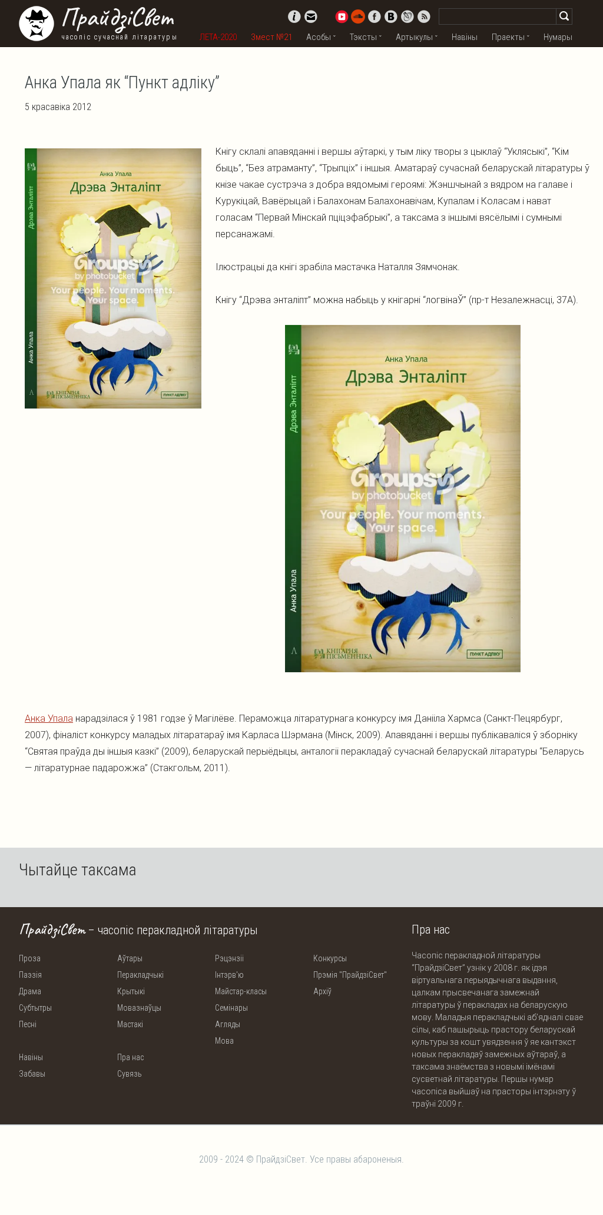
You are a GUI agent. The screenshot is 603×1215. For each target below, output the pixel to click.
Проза (30, 958)
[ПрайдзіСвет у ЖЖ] (407, 16)
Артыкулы (414, 37)
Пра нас (130, 1057)
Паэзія (30, 975)
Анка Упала (49, 718)
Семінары (231, 1008)
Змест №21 (271, 37)
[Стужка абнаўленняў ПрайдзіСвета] (424, 16)
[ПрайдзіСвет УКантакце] (391, 16)
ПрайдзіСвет (116, 17)
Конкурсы (330, 958)
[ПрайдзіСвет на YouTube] (341, 16)
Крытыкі (131, 991)
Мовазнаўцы (139, 1008)
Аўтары (130, 958)
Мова (224, 1040)
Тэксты (363, 37)
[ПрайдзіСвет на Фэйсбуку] (374, 16)
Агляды (227, 1024)
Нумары (558, 37)
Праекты (508, 37)
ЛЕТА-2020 (218, 37)
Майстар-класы (241, 991)
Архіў (322, 991)
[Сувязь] (311, 16)
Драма (30, 991)
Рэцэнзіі (229, 958)
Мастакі (130, 1024)
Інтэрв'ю (229, 975)
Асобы (318, 37)
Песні (28, 1024)
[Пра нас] (294, 16)
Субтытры (35, 1008)
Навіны (465, 37)
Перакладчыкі (140, 975)
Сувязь (129, 1073)
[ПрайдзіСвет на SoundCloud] (358, 16)
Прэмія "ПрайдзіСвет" (350, 975)
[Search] (564, 16)
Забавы (32, 1073)
